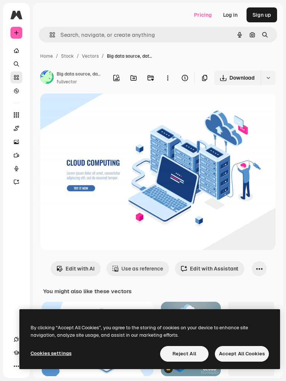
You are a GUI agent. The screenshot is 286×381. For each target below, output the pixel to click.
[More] (16, 366)
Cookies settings (51, 353)
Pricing (203, 15)
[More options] (167, 77)
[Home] (16, 51)
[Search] (16, 64)
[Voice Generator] (16, 169)
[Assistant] (16, 182)
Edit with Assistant (214, 268)
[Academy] (16, 353)
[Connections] (16, 339)
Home (46, 56)
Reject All (184, 353)
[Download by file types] (268, 77)
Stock (67, 56)
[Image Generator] (16, 142)
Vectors (90, 56)
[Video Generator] (16, 155)
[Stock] (16, 77)
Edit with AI (80, 268)
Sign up (261, 15)
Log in (230, 15)
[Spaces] (16, 128)
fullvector (67, 82)
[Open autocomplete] (49, 35)
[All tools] (16, 115)
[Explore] (16, 91)
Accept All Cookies (242, 353)
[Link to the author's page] (47, 78)
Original (87, 107)
